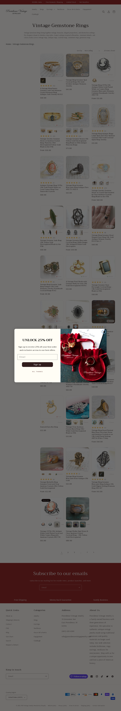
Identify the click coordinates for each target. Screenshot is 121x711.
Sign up (37, 364)
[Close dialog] (103, 332)
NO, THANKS (37, 371)
